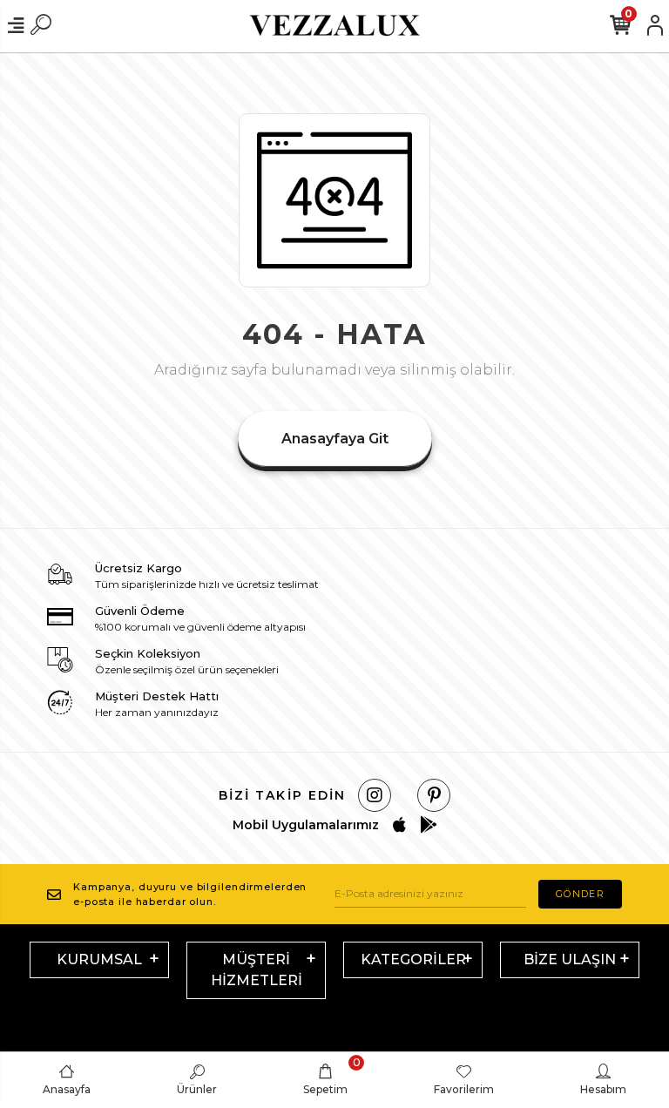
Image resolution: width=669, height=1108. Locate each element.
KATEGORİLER (413, 959)
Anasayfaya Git (335, 438)
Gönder (580, 894)
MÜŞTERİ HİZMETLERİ (256, 970)
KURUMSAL (99, 959)
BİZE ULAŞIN (570, 959)
